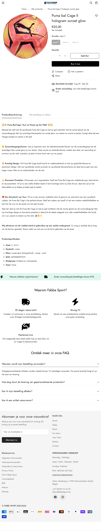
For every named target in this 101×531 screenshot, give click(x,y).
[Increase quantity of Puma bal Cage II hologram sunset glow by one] (65, 56)
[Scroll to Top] (96, 517)
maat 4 (66, 43)
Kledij (54, 424)
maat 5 (76, 43)
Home (24, 9)
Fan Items (56, 433)
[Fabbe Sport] (50, 3)
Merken (55, 441)
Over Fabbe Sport (9, 474)
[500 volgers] (55, 497)
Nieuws (5, 487)
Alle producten (37, 9)
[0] (96, 3)
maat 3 (56, 43)
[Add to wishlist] (96, 16)
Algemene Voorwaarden (12, 458)
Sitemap (5, 491)
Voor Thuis (56, 437)
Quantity (55, 50)
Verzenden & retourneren (12, 466)
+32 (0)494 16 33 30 (61, 489)
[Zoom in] (45, 17)
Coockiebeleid (8, 479)
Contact (55, 445)
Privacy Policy (7, 470)
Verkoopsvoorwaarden (11, 462)
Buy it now (75, 63)
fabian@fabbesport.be (61, 492)
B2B (3, 483)
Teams (54, 429)
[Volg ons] (63, 497)
